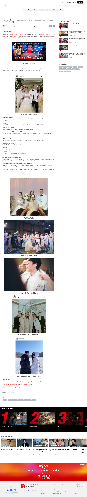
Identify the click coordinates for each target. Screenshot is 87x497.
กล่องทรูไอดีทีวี (56, 491)
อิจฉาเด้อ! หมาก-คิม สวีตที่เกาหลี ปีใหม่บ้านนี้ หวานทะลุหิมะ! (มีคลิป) (18, 384)
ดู (7, 6)
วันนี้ (5, 6)
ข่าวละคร (39, 9)
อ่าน (16, 6)
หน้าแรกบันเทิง (26, 9)
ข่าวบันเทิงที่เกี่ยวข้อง (7, 436)
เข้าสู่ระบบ (80, 2)
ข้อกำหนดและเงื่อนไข (78, 486)
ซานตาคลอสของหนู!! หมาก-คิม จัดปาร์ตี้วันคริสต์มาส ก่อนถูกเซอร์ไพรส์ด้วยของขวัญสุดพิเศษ (23, 381)
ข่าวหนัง (44, 9)
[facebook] (11, 490)
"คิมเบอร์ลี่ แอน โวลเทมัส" (17, 34)
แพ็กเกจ (63, 490)
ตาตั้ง (23, 6)
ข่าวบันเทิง (33, 9)
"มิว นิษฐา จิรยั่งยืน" (43, 34)
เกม (20, 6)
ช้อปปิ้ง (54, 490)
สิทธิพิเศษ (12, 6)
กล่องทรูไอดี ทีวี (69, 2)
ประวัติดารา (3, 455)
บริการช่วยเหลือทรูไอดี (57, 493)
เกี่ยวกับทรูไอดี (77, 484)
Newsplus (32, 63)
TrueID (7, 2)
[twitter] (15, 490)
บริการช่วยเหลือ (77, 491)
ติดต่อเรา (76, 493)
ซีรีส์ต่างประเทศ (55, 9)
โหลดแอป (62, 2)
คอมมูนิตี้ (64, 491)
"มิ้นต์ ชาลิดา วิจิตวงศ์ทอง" (12, 38)
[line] (8, 490)
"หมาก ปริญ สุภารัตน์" (15, 36)
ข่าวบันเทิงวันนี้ (7, 32)
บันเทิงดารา (10, 14)
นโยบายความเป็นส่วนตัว (79, 488)
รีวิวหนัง (49, 9)
